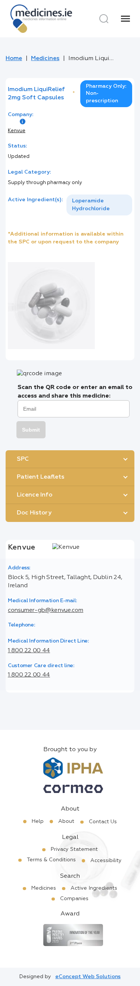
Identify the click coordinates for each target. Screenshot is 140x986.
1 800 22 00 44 (29, 651)
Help (38, 821)
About (66, 821)
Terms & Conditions (51, 859)
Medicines (45, 59)
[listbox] (99, 205)
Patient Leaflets (40, 477)
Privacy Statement (74, 849)
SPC (23, 459)
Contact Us (103, 821)
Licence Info (34, 495)
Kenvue (16, 130)
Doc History (34, 513)
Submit (31, 430)
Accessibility (106, 860)
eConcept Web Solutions (88, 976)
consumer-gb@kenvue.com (45, 610)
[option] (99, 205)
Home (14, 59)
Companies (74, 898)
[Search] (104, 19)
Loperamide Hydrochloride (91, 204)
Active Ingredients (94, 888)
